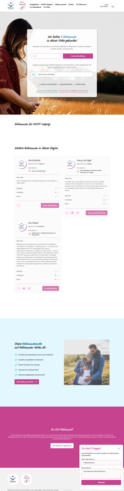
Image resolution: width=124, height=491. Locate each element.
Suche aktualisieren (78, 56)
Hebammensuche (60, 4)
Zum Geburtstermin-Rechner (47, 91)
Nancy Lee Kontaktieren (96, 213)
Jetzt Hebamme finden (25, 382)
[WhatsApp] (29, 288)
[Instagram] (77, 213)
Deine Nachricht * (86, 468)
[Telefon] (19, 205)
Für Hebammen (81, 4)
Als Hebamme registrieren (62, 446)
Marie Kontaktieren (50, 205)
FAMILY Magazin (47, 4)
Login (106, 5)
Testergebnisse (34, 4)
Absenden (101, 482)
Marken (70, 4)
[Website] (72, 213)
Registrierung (104, 6)
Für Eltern (46, 7)
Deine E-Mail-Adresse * (88, 459)
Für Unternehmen (35, 7)
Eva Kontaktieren (50, 288)
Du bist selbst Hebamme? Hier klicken (73, 91)
